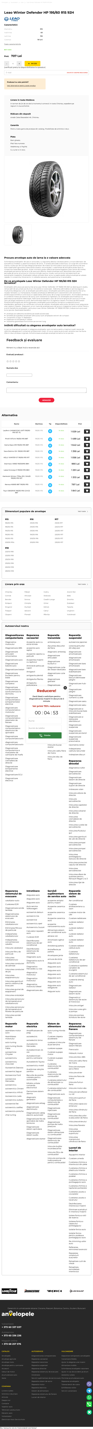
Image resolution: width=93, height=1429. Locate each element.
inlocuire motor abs (77, 1088)
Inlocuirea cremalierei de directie (75, 819)
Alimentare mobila (68, 1365)
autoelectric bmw (35, 1040)
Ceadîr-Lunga (49, 599)
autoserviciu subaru (14, 1100)
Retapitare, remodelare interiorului (74, 1269)
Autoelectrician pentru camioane (34, 1057)
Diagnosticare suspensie (75, 726)
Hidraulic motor (76, 1053)
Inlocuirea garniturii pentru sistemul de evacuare (14, 983)
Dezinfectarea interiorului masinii (77, 1205)
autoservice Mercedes (10, 1080)
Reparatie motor (11, 1025)
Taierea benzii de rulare (70, 1385)
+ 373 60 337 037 (11, 1327)
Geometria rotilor (76, 745)
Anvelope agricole (9, 1359)
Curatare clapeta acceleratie (55, 1037)
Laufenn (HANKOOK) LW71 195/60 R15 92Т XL (16, 431)
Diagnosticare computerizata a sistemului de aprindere (12, 729)
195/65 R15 (9, 538)
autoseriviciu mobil (35, 1065)
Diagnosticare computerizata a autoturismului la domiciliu (13, 690)
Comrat (8, 596)
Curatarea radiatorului (74, 953)
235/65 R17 (59, 542)
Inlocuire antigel (76, 1005)
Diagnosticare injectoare (54, 1109)
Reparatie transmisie (54, 636)
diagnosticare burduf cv (54, 662)
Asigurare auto (33, 895)
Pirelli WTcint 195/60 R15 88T (16, 439)
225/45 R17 (59, 527)
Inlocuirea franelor (77, 1125)
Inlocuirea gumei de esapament (14, 990)
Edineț (46, 607)
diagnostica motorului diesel (34, 985)
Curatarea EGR (12, 904)
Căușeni (8, 614)
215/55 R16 (34, 523)
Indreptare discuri (77, 754)
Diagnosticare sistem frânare (75, 1044)
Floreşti (27, 614)
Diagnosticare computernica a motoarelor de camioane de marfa (14, 751)
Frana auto (73, 1049)
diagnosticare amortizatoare (75, 653)
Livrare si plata (7, 1391)
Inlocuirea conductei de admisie (14, 964)
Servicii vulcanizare (69, 1391)
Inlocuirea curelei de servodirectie (78, 826)
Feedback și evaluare (24, 340)
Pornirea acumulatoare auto (72, 1378)
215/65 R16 (34, 531)
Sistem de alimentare (54, 1025)
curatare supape (55, 1048)
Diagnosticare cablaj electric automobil (36, 1114)
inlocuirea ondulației (14, 995)
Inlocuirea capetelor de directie (78, 806)
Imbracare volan (76, 789)
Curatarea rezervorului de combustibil (54, 1066)
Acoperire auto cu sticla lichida (35, 643)
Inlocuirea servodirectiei (75, 869)
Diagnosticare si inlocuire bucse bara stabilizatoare (78, 711)
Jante (4, 1378)
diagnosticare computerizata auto (14, 743)
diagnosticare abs (35, 990)
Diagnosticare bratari (14, 669)
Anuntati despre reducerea (77, 72)
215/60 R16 (34, 527)
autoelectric (32, 1036)
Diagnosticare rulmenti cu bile (76, 696)
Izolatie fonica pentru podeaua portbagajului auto (77, 1235)
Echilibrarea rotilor (68, 1388)
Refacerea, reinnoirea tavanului (78, 1248)
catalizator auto (12, 900)
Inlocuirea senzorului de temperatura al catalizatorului (14, 1001)
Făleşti (27, 592)
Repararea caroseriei (33, 636)
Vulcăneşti (71, 614)
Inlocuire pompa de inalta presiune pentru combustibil (56, 1160)
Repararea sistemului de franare (77, 1026)
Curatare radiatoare (77, 918)
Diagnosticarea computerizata (14, 636)
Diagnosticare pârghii (75, 690)
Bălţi (69, 596)
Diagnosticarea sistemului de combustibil (54, 1140)
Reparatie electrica (32, 1025)
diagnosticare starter (36, 1139)
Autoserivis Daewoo (14, 1068)
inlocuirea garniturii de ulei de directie (77, 838)
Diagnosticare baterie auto (11, 665)
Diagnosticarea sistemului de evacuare (12, 916)
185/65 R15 (9, 527)
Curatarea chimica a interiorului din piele (78, 1163)
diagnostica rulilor (77, 768)
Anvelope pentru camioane (12, 1365)
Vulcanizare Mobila (68, 1359)
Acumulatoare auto (9, 1375)
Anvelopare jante (55, 955)
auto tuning (10, 1042)
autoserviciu (10, 1085)
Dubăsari (70, 603)
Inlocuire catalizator (14, 948)
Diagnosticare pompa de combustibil (54, 1116)
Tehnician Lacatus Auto (11, 1410)
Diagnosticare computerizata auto (14, 737)
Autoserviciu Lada (13, 1096)
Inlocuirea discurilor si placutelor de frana (78, 1117)
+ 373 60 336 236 (11, 1335)
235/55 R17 (59, 538)
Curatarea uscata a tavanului (77, 1199)
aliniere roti (53, 936)
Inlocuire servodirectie (75, 800)
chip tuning (10, 1115)
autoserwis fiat (12, 1104)
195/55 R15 (9, 531)
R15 (7, 519)
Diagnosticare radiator (75, 987)
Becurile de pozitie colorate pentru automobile (35, 1077)
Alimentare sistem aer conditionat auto (57, 931)
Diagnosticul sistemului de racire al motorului (78, 999)
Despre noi (6, 1400)
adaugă (46, 400)
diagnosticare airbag (36, 1103)
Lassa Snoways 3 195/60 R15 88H (16, 470)
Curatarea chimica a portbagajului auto (78, 1181)
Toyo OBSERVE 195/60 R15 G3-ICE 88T (16, 492)
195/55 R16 (34, 535)
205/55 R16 (34, 538)
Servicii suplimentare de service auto (57, 894)
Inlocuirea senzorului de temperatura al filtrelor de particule (14, 1009)
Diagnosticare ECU (13, 775)
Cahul (46, 611)
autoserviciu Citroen (14, 1089)
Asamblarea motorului (10, 1037)
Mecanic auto (7, 1413)
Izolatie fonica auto (77, 1229)
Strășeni (8, 603)
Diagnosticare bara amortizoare (77, 665)
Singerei (8, 607)
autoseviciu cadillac (14, 1107)
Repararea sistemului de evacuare (13, 894)
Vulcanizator (7, 1416)
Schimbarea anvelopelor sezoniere (75, 1369)
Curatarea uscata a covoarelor (77, 1193)
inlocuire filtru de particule (13, 953)
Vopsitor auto (7, 1407)
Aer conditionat (76, 900)
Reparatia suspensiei (75, 636)
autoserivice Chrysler (10, 1053)
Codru (46, 592)
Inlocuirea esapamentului (12, 976)
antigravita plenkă (35, 675)
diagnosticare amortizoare (75, 659)
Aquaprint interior (77, 1155)
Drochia (70, 599)
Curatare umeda (76, 1158)
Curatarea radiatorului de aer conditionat (77, 959)
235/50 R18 (9, 559)
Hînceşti (27, 596)
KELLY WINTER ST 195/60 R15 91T (16, 457)
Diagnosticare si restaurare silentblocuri (76, 719)
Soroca (27, 599)
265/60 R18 (9, 567)
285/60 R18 (9, 571)
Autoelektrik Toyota (35, 1062)
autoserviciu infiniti (14, 1092)
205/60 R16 (34, 542)
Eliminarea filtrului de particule (13, 929)
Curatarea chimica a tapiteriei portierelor (78, 1187)
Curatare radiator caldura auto (76, 947)
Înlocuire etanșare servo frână (77, 1068)
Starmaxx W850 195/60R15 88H (16, 464)
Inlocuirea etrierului (78, 1121)
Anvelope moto (8, 1362)
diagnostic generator (31, 1098)
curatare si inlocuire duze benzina (56, 1043)
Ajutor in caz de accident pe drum (74, 1372)
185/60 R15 (9, 523)
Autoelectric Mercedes (32, 1045)
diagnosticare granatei (54, 680)
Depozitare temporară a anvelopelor (75, 1356)
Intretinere (33, 891)
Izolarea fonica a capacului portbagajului (76, 1223)
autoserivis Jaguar (13, 1071)
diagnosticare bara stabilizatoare (77, 670)
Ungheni (70, 611)
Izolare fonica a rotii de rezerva (77, 1216)
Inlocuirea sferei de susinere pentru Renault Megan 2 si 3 (78, 876)
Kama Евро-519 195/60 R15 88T (16, 445)
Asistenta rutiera (68, 1375)
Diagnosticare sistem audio (33, 1134)
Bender (8, 599)
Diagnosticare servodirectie (75, 772)
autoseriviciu (11, 1058)
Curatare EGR (33, 937)
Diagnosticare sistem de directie (77, 778)
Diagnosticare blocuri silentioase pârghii (77, 677)
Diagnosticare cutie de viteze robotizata (57, 668)
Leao (22, 2)
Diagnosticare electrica (11, 779)
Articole (5, 1397)
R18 (7, 548)
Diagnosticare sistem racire (75, 992)
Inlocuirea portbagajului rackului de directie (77, 856)
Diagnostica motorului (10, 643)
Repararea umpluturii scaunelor (74, 1255)
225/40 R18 (9, 552)
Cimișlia (27, 603)
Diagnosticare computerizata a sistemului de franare (76, 1036)
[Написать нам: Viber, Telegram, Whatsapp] (89, 1412)
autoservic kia (33, 916)
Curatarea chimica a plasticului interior (78, 1169)
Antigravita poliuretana (32, 684)
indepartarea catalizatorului (11, 935)
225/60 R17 (59, 531)
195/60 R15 (9, 535)
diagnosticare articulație (54, 656)
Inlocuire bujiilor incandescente (55, 1147)
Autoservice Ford (13, 1075)
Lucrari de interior (75, 1149)
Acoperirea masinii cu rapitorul (35, 661)
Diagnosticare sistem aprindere (34, 1128)
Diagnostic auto (34, 957)
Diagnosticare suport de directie (77, 784)
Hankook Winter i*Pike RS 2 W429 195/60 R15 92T (17, 477)
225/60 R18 (9, 555)
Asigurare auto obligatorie (54, 986)
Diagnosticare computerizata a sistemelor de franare (12, 719)
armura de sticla (55, 959)
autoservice (32, 920)
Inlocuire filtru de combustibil (55, 1153)
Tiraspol (8, 611)
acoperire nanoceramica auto (56, 925)
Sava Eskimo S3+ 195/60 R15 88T (16, 451)
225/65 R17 (59, 535)
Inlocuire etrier (75, 1072)
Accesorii (5, 1369)
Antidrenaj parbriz (56, 946)
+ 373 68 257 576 (11, 1344)
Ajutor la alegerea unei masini (73, 1362)
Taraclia (70, 607)
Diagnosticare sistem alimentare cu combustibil (56, 1132)
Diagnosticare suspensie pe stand (78, 732)
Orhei (46, 603)
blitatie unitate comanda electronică (33, 1085)
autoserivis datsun (35, 912)
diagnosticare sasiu (77, 705)
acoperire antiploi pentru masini (55, 901)
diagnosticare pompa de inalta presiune (55, 1124)
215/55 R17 (59, 523)
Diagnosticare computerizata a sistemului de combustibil (55, 1101)
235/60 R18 (9, 563)
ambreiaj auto (54, 642)
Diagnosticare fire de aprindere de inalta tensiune (36, 1121)
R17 (56, 519)
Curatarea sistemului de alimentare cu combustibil (57, 1082)
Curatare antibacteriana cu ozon (77, 906)
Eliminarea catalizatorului (11, 923)
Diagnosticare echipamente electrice (11, 768)
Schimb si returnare (9, 1394)
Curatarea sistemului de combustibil (57, 1089)
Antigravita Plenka (35, 679)
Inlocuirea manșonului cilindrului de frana (77, 1139)
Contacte (5, 1404)
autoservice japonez (78, 642)
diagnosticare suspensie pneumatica (75, 739)
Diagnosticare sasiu (77, 701)
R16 (31, 519)
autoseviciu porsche (14, 1111)
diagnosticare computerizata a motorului (12, 710)
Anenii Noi (71, 592)
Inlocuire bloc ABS (77, 1057)
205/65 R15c (9, 542)
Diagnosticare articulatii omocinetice (11, 654)
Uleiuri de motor (8, 1372)
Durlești (27, 607)
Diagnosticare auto (14, 660)
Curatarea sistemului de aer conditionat (78, 975)
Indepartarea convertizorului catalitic (12, 942)
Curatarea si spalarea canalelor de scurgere (78, 968)
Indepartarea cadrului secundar (77, 750)
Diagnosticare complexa (11, 682)
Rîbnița (47, 614)
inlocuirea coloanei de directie (77, 812)
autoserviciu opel (34, 923)
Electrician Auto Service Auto (13, 1419)
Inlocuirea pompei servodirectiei (77, 844)
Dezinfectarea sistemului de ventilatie (33, 951)
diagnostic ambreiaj (57, 652)
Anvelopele (14, 2)
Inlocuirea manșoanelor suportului (75, 1131)
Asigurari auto (54, 991)
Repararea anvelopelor (70, 1381)
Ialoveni (27, 611)
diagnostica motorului (32, 973)
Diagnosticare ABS (13, 648)
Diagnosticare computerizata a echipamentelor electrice (12, 700)
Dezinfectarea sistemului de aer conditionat (34, 943)
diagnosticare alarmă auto (33, 1108)
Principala (5, 2)
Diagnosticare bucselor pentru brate (12, 675)
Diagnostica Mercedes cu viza (34, 967)
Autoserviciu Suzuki (35, 927)
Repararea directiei (75, 762)
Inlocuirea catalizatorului (11, 958)
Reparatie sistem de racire (75, 894)
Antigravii (31, 672)
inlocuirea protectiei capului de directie (78, 863)
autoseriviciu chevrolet (11, 1063)
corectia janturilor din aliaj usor (77, 647)
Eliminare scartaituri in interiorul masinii (78, 1210)
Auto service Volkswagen (32, 907)
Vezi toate (82, 511)
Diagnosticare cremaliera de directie (11, 760)
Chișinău (8, 592)
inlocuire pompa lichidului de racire (77, 1016)
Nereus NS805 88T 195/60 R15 (16, 484)
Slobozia (47, 596)
